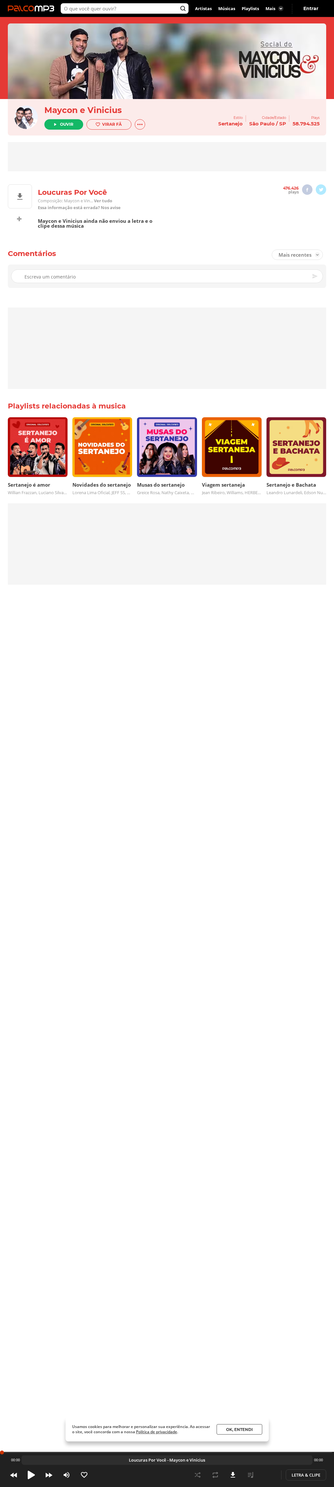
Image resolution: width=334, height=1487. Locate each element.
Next (49, 1475)
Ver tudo (103, 201)
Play (31, 1475)
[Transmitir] (268, 1475)
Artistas (203, 8)
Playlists (250, 8)
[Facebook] (307, 189)
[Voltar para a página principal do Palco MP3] (32, 8)
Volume (66, 1475)
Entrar (310, 8)
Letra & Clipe (306, 1475)
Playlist (250, 1475)
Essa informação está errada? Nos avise (79, 208)
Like (84, 1475)
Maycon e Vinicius (83, 110)
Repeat (215, 1475)
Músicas (226, 8)
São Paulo (262, 124)
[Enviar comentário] (315, 276)
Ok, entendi (239, 1429)
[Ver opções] (140, 124)
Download (233, 1475)
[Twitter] (321, 189)
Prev (14, 1475)
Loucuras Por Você (147, 1460)
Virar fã (112, 124)
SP (282, 124)
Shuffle (197, 1475)
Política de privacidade (156, 1432)
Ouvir (66, 124)
